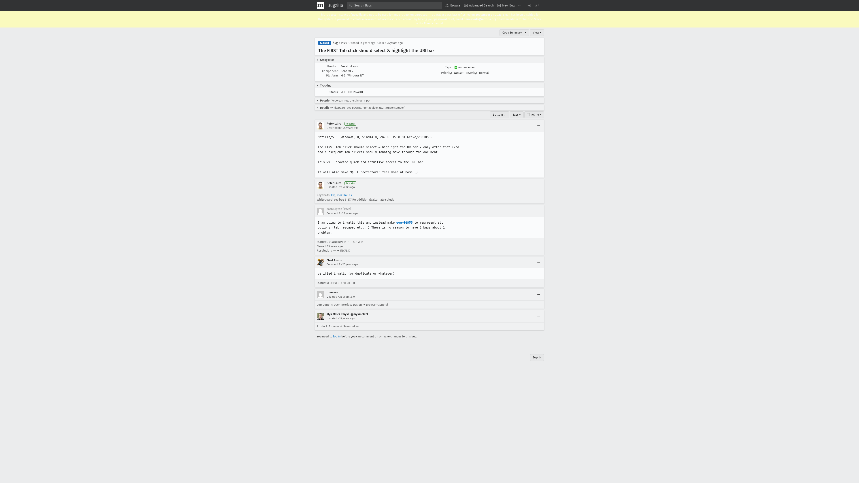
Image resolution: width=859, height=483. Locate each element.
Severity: (471, 72)
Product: (332, 66)
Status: (334, 92)
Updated (332, 187)
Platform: (332, 75)
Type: (448, 67)
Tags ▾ (517, 114)
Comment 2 (333, 264)
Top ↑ (537, 357)
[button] (533, 5)
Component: (330, 71)
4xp (333, 195)
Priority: (446, 72)
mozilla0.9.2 (344, 195)
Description (334, 127)
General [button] (347, 71)
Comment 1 (333, 213)
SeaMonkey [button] (349, 66)
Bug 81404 (340, 43)
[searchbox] (394, 5)
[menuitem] (453, 5)
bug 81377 (404, 222)
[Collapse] (538, 125)
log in (337, 336)
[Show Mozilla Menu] (320, 5)
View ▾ (537, 32)
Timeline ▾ (534, 114)
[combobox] (394, 5)
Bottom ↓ (499, 114)
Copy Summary (512, 32)
